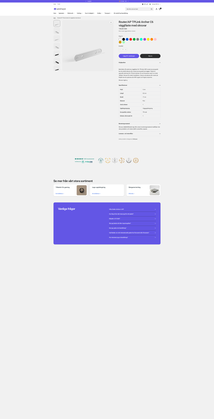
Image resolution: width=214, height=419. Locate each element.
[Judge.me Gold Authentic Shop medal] (107, 160)
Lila (144, 39)
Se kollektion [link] (59, 193)
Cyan (141, 39)
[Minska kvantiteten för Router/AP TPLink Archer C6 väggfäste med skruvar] (120, 49)
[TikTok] (147, 4)
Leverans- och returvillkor (126, 133)
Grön (134, 39)
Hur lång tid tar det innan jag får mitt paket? (121, 214)
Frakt (126, 31)
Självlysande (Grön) (123, 42)
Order (55, 4)
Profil (59, 4)
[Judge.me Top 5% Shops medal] (128, 160)
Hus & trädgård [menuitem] (89, 13)
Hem (55, 18)
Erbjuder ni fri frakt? (114, 218)
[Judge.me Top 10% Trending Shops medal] (136, 160)
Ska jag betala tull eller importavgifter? (120, 223)
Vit (120, 39)
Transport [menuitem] (107, 13)
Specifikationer (123, 85)
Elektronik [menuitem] (70, 13)
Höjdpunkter (122, 62)
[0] (159, 9)
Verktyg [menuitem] (79, 13)
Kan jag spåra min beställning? (117, 228)
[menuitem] (55, 4)
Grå (137, 39)
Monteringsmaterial (124, 123)
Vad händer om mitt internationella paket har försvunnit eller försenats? (129, 233)
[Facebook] (143, 4)
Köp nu (150, 56)
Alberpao (135, 139)
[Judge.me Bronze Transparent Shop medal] (121, 160)
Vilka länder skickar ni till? (116, 209)
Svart (123, 39)
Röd (130, 39)
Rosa (155, 39)
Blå (127, 39)
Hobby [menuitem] (99, 13)
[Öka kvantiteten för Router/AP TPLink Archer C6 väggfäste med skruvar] (125, 49)
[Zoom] (111, 22)
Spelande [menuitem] (61, 13)
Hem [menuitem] (55, 13)
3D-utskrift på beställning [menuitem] (121, 13)
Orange (151, 39)
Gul (148, 39)
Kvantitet (121, 46)
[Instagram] (145, 4)
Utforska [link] (131, 193)
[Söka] (151, 9)
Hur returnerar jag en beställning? (118, 237)
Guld (120, 42)
